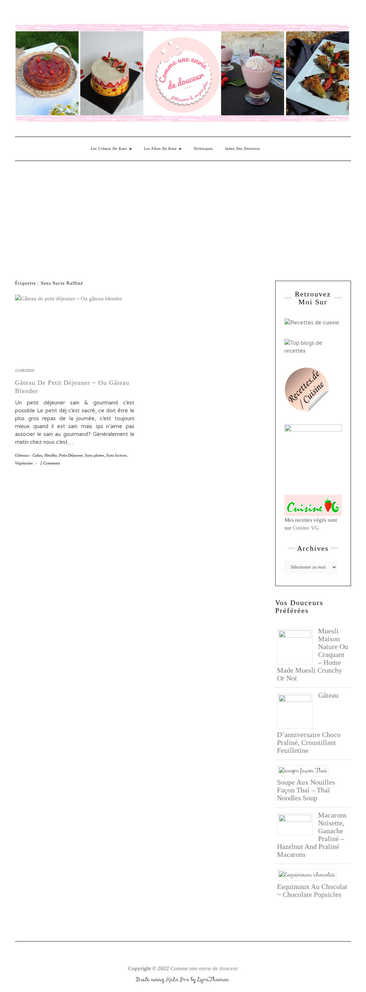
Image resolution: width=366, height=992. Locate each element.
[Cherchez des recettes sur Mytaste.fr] (313, 346)
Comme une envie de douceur (204, 968)
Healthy (50, 455)
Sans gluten (94, 455)
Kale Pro (177, 979)
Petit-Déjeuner (71, 455)
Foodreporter (50, 13)
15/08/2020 (24, 370)
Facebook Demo (112, 13)
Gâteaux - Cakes (28, 455)
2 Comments (50, 463)
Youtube (71, 13)
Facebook (19, 13)
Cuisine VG (306, 528)
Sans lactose (116, 455)
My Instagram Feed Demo (102, 13)
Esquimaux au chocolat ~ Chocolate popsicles (312, 890)
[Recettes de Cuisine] (312, 322)
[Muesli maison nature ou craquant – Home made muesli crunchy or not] (297, 646)
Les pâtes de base (161, 149)
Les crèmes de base (109, 149)
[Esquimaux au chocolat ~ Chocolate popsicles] (309, 874)
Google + (60, 13)
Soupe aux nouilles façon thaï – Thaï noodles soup (306, 790)
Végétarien (24, 463)
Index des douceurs (81, 13)
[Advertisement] (183, 214)
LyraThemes (213, 979)
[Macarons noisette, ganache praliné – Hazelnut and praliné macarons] (297, 823)
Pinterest (40, 13)
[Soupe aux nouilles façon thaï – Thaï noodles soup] (305, 770)
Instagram (29, 13)
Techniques (203, 149)
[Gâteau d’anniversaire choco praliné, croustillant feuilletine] (297, 710)
